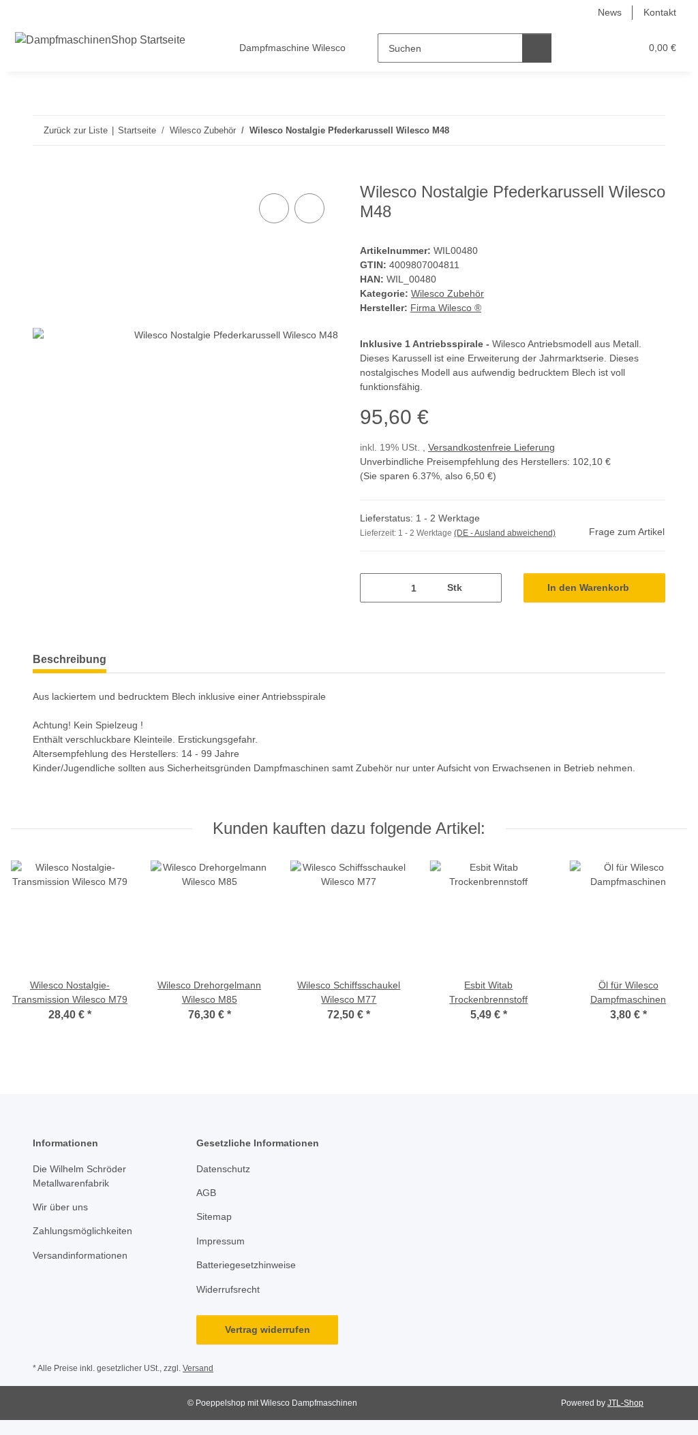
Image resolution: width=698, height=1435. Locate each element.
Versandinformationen (80, 1255)
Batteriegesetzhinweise (246, 1264)
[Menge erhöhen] (486, 588)
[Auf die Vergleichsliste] (274, 208)
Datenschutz (223, 1168)
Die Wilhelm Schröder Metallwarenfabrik (79, 1176)
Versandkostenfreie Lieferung (491, 447)
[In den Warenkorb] (44, 174)
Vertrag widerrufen (267, 1329)
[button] (577, 48)
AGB (206, 1192)
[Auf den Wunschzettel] (309, 208)
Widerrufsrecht (228, 1289)
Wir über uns (60, 1207)
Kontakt (659, 12)
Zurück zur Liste (76, 130)
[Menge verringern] (375, 588)
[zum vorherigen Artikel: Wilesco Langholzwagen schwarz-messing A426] (621, 130)
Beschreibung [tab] (69, 659)
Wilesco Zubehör (447, 293)
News (610, 12)
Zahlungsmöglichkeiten (82, 1230)
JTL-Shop (625, 1403)
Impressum (220, 1241)
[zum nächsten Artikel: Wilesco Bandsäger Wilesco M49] (650, 130)
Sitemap (214, 1216)
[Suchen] (536, 48)
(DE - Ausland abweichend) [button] (505, 533)
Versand (198, 1368)
